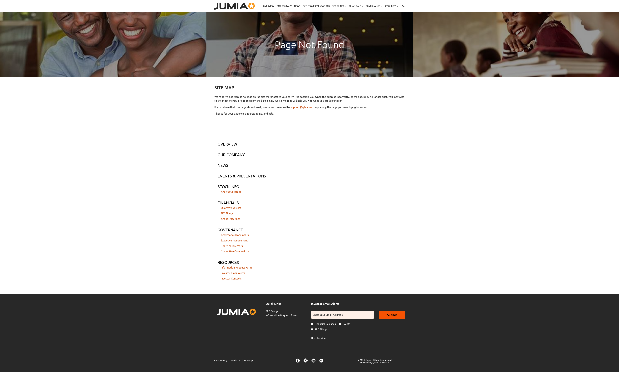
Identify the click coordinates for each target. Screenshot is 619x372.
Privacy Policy (220, 360)
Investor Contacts (231, 278)
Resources (228, 262)
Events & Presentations (242, 176)
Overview (227, 144)
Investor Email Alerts (233, 273)
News (223, 165)
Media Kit (235, 360)
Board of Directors (232, 246)
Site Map (248, 360)
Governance (230, 230)
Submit (392, 315)
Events (346, 324)
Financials (228, 203)
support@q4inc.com (302, 107)
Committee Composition (235, 251)
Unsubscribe (318, 338)
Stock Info (228, 187)
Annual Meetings (230, 218)
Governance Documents (235, 235)
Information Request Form (236, 267)
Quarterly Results (231, 207)
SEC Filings (227, 213)
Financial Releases (325, 324)
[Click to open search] (403, 6)
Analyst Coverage (231, 191)
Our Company (231, 155)
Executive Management (234, 240)
